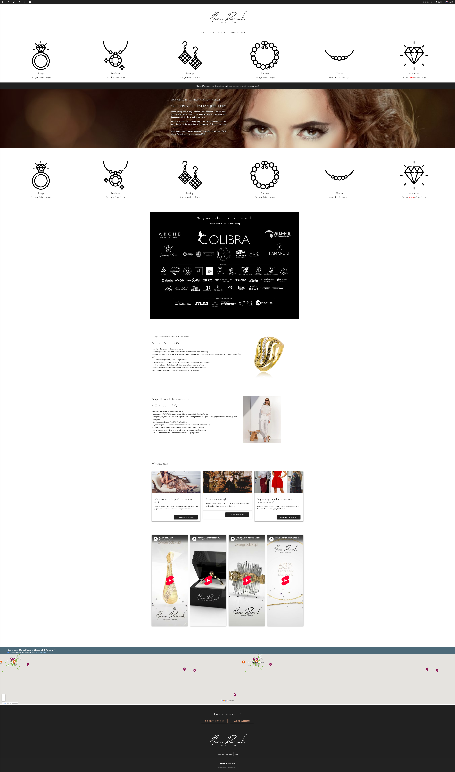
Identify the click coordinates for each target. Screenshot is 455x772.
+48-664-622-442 (426, 2)
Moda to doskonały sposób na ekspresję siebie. (173, 500)
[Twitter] (13, 2)
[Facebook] (8, 2)
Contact (244, 32)
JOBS (236, 754)
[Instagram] (24, 2)
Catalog (203, 32)
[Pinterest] (19, 2)
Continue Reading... (185, 517)
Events (212, 32)
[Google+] (2, 2)
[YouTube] (30, 2)
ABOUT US (220, 754)
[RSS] (234, 763)
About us (222, 32)
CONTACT (229, 754)
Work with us (242, 721)
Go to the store (214, 721)
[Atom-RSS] (232, 763)
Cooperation (233, 32)
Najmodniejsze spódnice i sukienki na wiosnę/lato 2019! (275, 500)
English (450, 2)
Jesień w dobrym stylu (216, 499)
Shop (253, 32)
